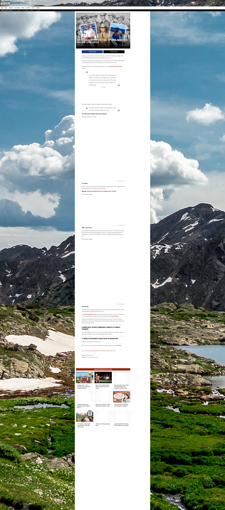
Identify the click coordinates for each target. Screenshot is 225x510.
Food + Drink (17, 7)
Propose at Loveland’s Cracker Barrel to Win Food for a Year (103, 405)
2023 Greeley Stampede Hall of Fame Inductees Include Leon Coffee (100, 350)
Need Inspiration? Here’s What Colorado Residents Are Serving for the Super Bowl (121, 386)
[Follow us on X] (223, 7)
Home (2, 7)
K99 (14, 10)
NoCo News (96, 357)
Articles (88, 357)
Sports (22, 7)
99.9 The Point (25, 10)
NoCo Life (11, 7)
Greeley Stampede (115, 316)
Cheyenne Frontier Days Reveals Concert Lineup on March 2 (83, 406)
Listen (33, 7)
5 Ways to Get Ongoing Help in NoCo (103, 424)
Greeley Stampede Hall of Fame (90, 314)
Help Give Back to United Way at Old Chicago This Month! (121, 405)
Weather (28, 7)
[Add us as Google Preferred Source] (217, 7)
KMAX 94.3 (32, 10)
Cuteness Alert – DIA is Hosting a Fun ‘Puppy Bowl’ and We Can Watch (83, 386)
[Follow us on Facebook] (220, 7)
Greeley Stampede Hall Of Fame (115, 66)
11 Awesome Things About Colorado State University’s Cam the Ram (83, 425)
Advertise (38, 7)
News (6, 7)
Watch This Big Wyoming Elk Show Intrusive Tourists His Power (102, 386)
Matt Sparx (81, 45)
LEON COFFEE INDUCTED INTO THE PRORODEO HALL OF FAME (101, 191)
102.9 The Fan (37, 10)
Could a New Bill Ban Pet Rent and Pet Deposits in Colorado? (121, 424)
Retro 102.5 (19, 10)
